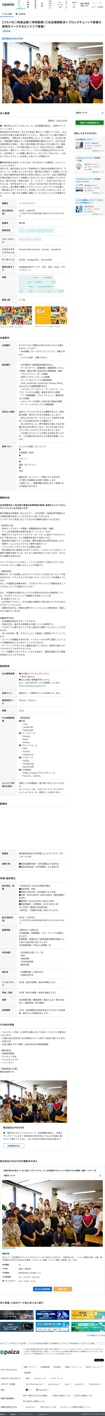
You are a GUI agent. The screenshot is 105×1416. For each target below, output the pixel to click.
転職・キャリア (19, 5)
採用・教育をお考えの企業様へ (35, 1395)
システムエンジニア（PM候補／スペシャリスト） (89, 180)
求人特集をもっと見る (96, 1335)
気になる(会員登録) (42, 1289)
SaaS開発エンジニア (84, 139)
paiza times (53, 1384)
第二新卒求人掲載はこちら (34, 1401)
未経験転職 (28, 5)
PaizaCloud (94, 1384)
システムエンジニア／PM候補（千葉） (88, 159)
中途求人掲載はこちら (61, 1395)
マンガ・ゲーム (56, 1378)
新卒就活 (35, 5)
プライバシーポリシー (26, 1414)
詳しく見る (72, 1260)
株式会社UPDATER (12, 38)
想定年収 (26, 213)
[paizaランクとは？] (102, 112)
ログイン (94, 7)
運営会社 (2, 1414)
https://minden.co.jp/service (32, 685)
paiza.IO (78, 1384)
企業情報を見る (13, 1145)
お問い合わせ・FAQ (48, 1407)
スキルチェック (50, 5)
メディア (66, 5)
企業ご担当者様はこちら (84, 4)
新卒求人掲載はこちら (83, 1395)
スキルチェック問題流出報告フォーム (75, 1407)
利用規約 (12, 1414)
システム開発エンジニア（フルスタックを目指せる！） (89, 201)
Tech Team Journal (33, 1384)
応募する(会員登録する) (89, 122)
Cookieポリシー (43, 1414)
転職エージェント (72, 1367)
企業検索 (27, 1372)
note (67, 1384)
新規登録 (100, 7)
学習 (42, 4)
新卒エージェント (93, 1367)
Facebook (43, 1390)
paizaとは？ (74, 4)
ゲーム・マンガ (60, 4)
